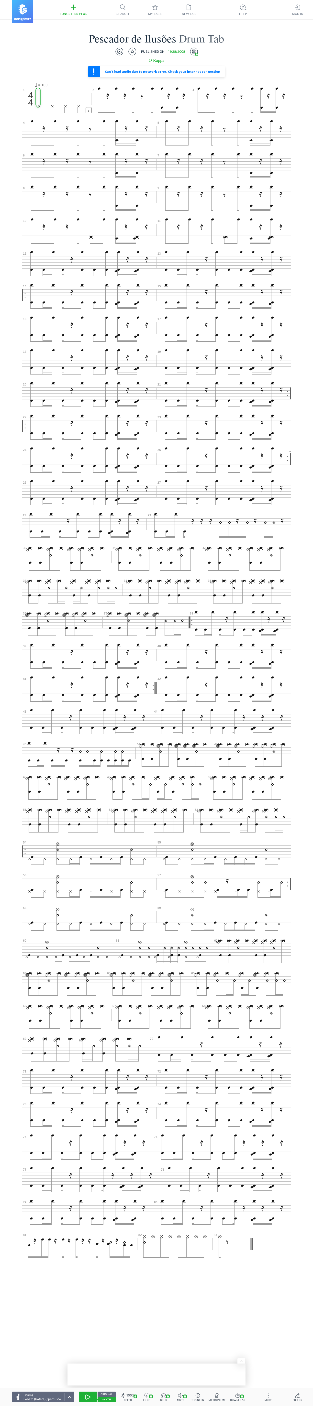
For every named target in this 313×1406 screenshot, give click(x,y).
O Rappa (156, 60)
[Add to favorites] (132, 51)
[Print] (194, 51)
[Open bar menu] (89, 110)
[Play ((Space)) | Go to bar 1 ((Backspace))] (88, 1397)
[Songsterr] (22, 11)
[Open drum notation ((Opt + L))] (119, 51)
